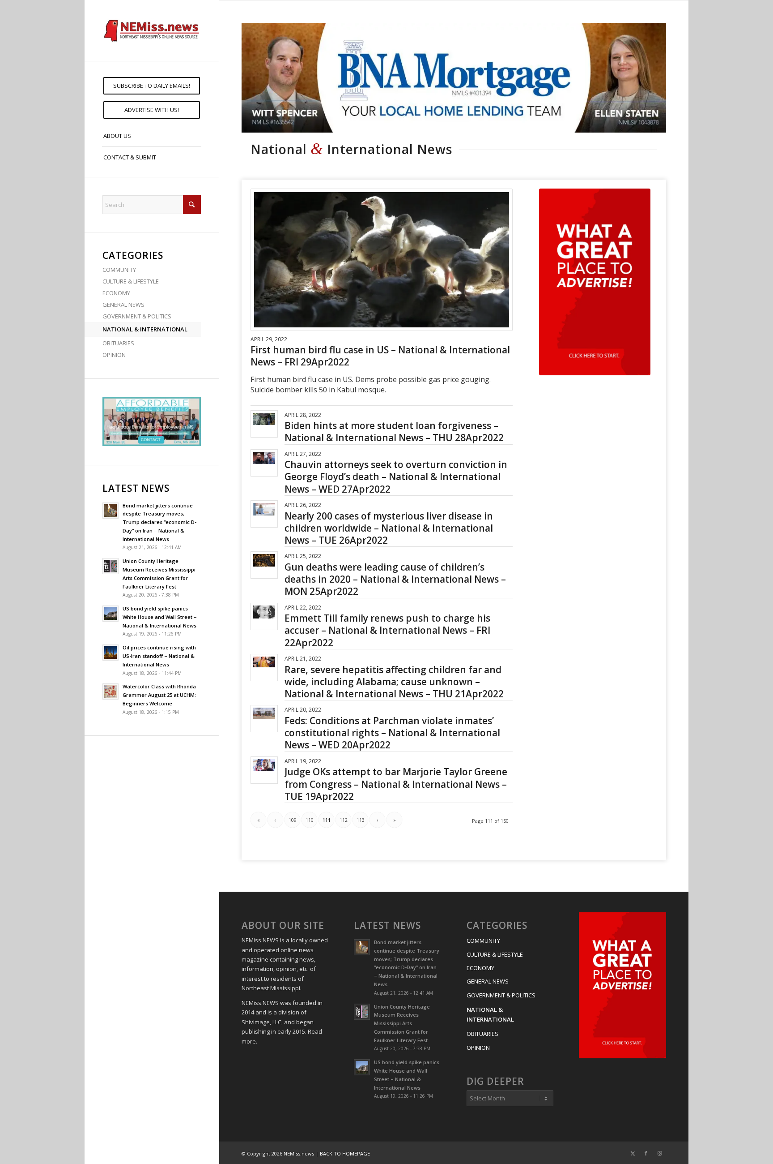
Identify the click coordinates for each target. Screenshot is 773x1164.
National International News (351, 149)
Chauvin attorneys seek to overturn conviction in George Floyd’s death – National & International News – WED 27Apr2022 (396, 476)
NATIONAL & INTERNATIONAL (144, 329)
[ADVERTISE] (594, 282)
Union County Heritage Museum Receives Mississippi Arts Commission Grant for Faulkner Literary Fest (402, 1023)
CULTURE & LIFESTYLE (130, 281)
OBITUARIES (118, 343)
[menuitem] (151, 85)
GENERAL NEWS (123, 305)
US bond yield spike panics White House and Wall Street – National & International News (160, 617)
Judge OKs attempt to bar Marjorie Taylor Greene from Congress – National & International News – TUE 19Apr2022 (396, 784)
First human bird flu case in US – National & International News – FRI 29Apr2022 (380, 356)
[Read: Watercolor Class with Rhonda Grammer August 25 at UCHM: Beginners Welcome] (110, 691)
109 (293, 819)
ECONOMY (116, 293)
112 (344, 819)
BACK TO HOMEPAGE (345, 1153)
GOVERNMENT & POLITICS (136, 316)
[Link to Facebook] (646, 1153)
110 (310, 819)
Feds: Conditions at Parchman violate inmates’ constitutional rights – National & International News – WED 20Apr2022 (392, 733)
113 (361, 819)
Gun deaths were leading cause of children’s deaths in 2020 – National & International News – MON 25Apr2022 (395, 579)
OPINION (114, 355)
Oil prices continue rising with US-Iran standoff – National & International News (159, 656)
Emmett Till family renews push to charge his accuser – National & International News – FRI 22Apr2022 (387, 630)
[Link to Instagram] (659, 1153)
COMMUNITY (119, 270)
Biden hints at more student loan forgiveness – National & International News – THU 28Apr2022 (394, 431)
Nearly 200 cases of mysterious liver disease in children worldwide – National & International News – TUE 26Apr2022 (389, 528)
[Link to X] (632, 1153)
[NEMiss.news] (151, 30)
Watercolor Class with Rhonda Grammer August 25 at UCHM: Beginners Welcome (159, 695)
